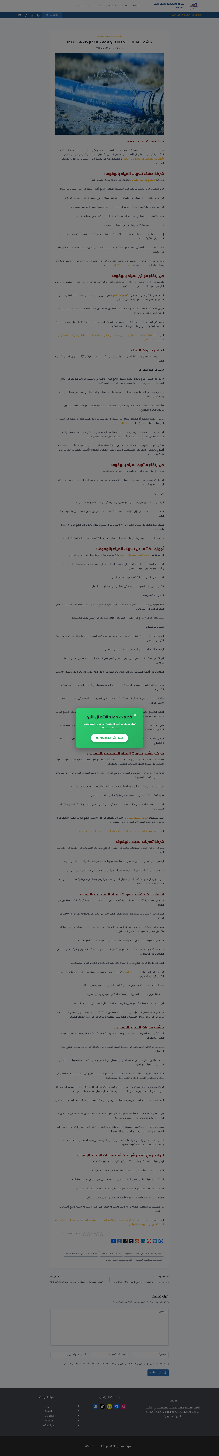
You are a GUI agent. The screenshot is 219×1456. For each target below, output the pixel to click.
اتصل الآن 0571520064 (109, 738)
